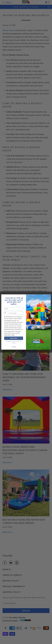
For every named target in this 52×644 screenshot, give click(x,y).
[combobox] (6, 313)
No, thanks (13, 346)
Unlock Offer (13, 338)
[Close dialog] (49, 296)
